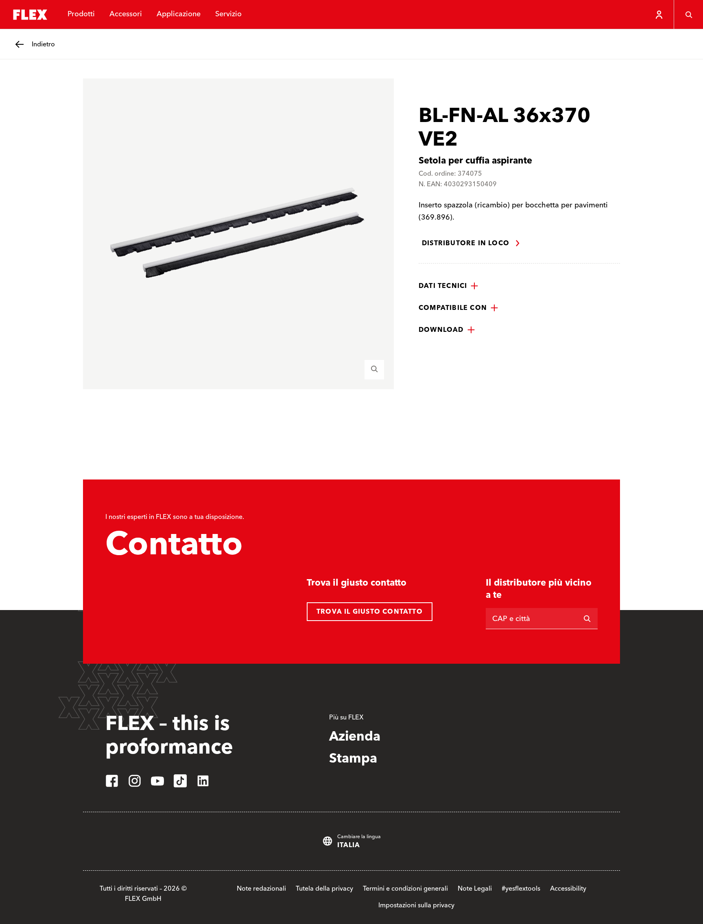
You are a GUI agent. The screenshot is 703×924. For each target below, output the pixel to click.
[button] (448, 286)
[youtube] (157, 780)
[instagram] (134, 780)
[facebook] (111, 780)
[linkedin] (203, 780)
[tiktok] (180, 780)
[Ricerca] (587, 618)
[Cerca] (688, 14)
